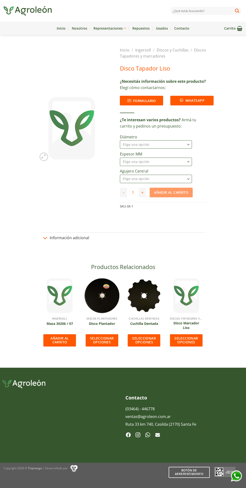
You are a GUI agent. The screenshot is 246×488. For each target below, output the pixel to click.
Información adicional (69, 237)
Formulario (144, 100)
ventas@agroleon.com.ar (148, 416)
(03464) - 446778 (140, 408)
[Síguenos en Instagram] (138, 435)
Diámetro (128, 137)
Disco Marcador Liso (186, 325)
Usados (162, 28)
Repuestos (141, 28)
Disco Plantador (102, 323)
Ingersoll (143, 50)
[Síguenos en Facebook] (128, 435)
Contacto (181, 28)
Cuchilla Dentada (144, 323)
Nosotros (79, 28)
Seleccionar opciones (102, 340)
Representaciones (108, 28)
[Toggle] (45, 238)
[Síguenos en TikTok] (148, 435)
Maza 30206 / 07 (60, 323)
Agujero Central (134, 171)
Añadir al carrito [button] (59, 340)
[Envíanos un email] (157, 435)
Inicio (61, 28)
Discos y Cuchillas (173, 50)
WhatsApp (194, 100)
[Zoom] (44, 157)
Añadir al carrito (171, 192)
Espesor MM (131, 154)
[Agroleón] (28, 10)
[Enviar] (237, 10)
